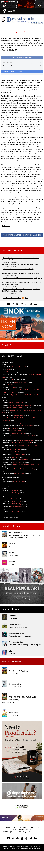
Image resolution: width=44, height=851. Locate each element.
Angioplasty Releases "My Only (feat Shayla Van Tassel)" (21, 264)
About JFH (6, 827)
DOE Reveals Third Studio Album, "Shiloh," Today (18, 269)
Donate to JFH (16, 832)
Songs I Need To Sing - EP (18, 627)
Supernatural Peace (12, 71)
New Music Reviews (11, 526)
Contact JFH (16, 827)
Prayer (25, 832)
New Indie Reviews (11, 609)
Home (39, 832)
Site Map (34, 827)
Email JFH (25, 827)
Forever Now (13, 555)
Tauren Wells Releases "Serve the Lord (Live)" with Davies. (21, 273)
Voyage (11, 564)
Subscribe (32, 832)
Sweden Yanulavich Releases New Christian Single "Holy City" (22, 278)
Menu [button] (10, 11)
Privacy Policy (36, 848)
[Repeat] (36, 62)
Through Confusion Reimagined (20, 636)
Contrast (12, 653)
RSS (26, 298)
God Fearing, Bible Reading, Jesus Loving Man (25, 645)
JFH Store (6, 832)
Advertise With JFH (24, 829)
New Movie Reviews (11, 661)
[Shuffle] (40, 62)
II (9, 546)
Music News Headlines (13, 250)
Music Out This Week (12, 356)
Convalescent (13, 618)
